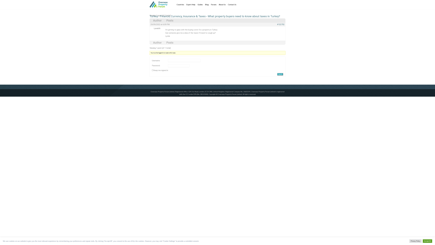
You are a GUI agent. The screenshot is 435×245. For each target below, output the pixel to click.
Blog (207, 5)
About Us (222, 5)
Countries (180, 5)
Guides (200, 5)
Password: (156, 66)
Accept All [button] (427, 241)
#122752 (280, 24)
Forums (213, 5)
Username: (156, 61)
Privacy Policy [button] (415, 241)
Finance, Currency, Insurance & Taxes (183, 16)
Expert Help (190, 5)
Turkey (154, 16)
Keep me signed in (161, 70)
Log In (280, 74)
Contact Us (232, 5)
